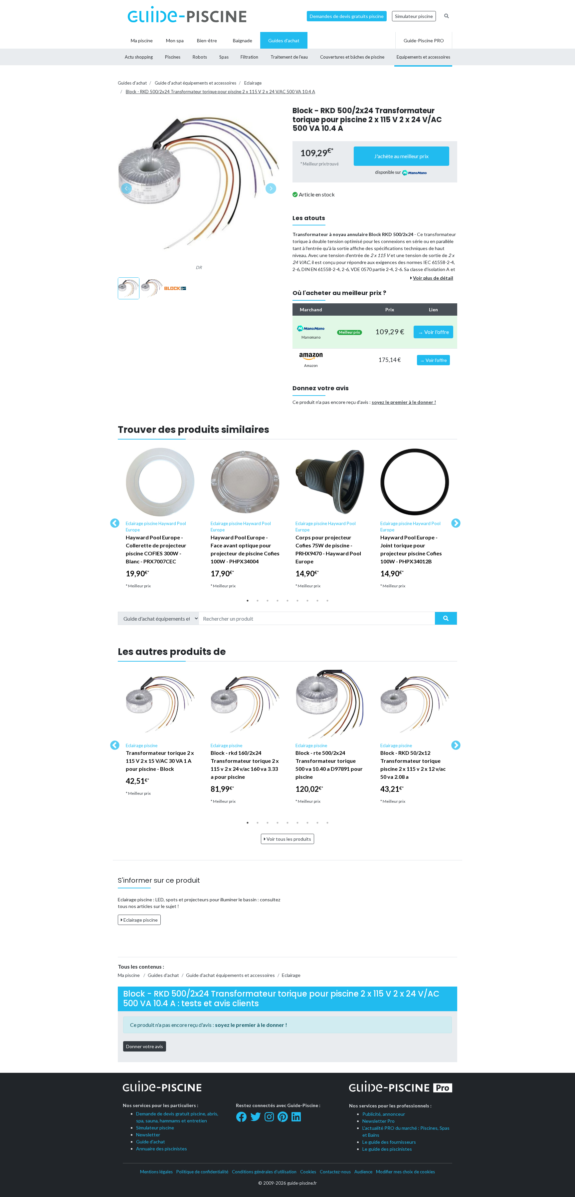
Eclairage (253, 83)
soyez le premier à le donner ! (404, 402)
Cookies (308, 1171)
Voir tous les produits (288, 839)
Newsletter (148, 1134)
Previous (112, 521)
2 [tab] (257, 600)
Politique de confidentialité (202, 1171)
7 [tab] (307, 600)
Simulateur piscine (414, 16)
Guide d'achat (150, 1141)
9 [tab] (327, 600)
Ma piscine (129, 975)
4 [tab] (277, 600)
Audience (363, 1171)
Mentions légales (156, 1171)
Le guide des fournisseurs (389, 1142)
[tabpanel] (160, 521)
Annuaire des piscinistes (161, 1148)
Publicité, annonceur (383, 1114)
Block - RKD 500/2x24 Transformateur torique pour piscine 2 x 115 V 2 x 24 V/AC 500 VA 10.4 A (220, 91)
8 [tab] (317, 600)
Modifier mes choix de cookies (405, 1171)
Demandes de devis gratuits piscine (347, 16)
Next (454, 521)
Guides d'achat (132, 83)
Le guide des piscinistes (387, 1149)
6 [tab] (297, 600)
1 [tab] (247, 600)
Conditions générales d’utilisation (264, 1171)
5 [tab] (287, 600)
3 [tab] (267, 600)
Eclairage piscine (140, 920)
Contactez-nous (335, 1171)
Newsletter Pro (378, 1121)
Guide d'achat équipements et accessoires (195, 83)
